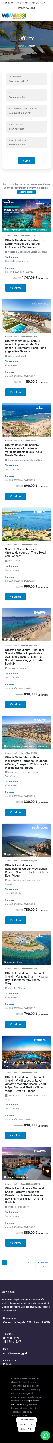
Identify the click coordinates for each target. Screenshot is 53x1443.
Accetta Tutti (26, 1424)
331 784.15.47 (12, 1341)
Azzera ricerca (26, 191)
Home (21, 46)
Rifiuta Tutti (26, 1429)
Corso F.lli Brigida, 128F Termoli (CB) (26, 1322)
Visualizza (15, 287)
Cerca (26, 160)
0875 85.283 (11, 1338)
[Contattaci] (45, 1435)
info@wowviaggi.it (15, 1353)
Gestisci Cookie (26, 1419)
